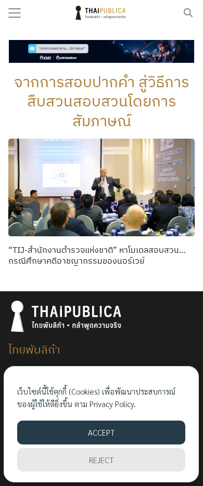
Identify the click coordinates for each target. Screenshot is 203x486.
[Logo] (101, 13)
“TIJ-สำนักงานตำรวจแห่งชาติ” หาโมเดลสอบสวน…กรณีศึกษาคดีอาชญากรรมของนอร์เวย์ (97, 255)
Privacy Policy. (113, 404)
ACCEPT (101, 432)
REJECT (101, 460)
